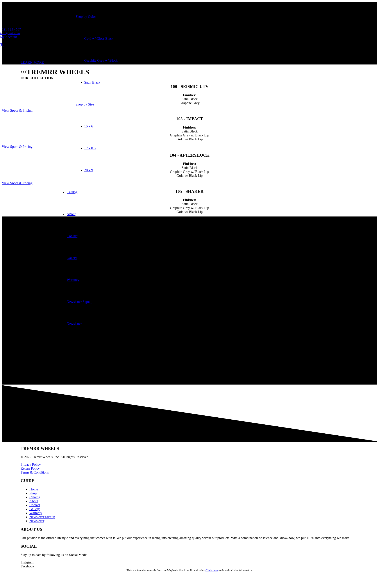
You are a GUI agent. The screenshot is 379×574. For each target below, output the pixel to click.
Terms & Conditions (35, 472)
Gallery (34, 509)
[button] (8, 37)
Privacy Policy (31, 464)
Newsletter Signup (42, 517)
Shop (33, 493)
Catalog (34, 497)
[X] (2, 45)
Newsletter (36, 521)
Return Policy (30, 468)
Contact (34, 505)
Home (33, 489)
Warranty (35, 513)
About (33, 501)
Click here (212, 570)
